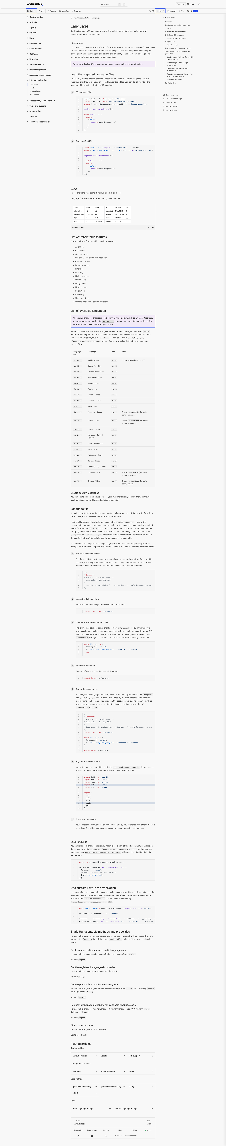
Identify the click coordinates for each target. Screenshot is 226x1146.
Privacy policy (78, 1130)
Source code (79, 227)
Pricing (134, 1130)
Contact (106, 1130)
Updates (65, 11)
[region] (115, 161)
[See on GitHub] (153, 227)
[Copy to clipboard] (152, 99)
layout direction (135, 64)
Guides (32, 11)
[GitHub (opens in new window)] (78, 1135)
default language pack (95, 546)
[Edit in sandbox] (148, 227)
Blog (120, 1130)
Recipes (53, 11)
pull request (96, 531)
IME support (101, 324)
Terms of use (92, 1130)
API (42, 11)
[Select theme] (199, 4)
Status (151, 1130)
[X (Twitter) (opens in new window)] (106, 1135)
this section (118, 701)
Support (77, 11)
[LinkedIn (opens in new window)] (92, 1135)
